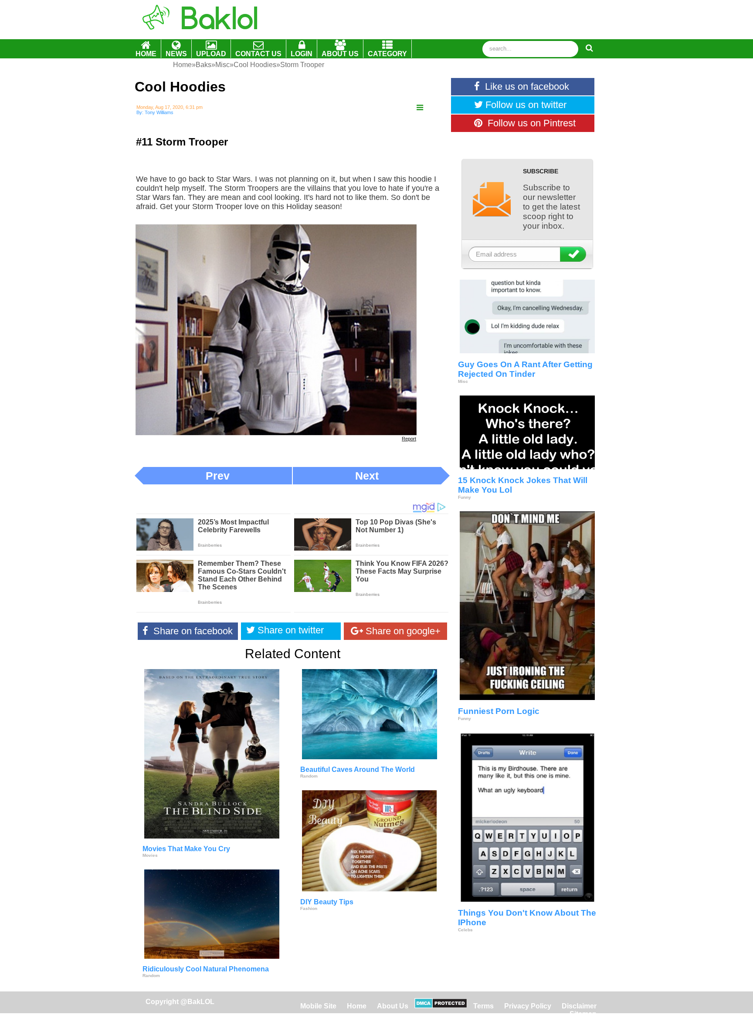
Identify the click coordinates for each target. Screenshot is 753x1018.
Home (357, 1006)
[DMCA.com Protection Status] (440, 1006)
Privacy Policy (527, 1006)
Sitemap (583, 1014)
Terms (483, 1006)
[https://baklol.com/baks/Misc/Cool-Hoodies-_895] (420, 108)
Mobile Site (318, 1006)
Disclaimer (579, 1006)
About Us (392, 1006)
